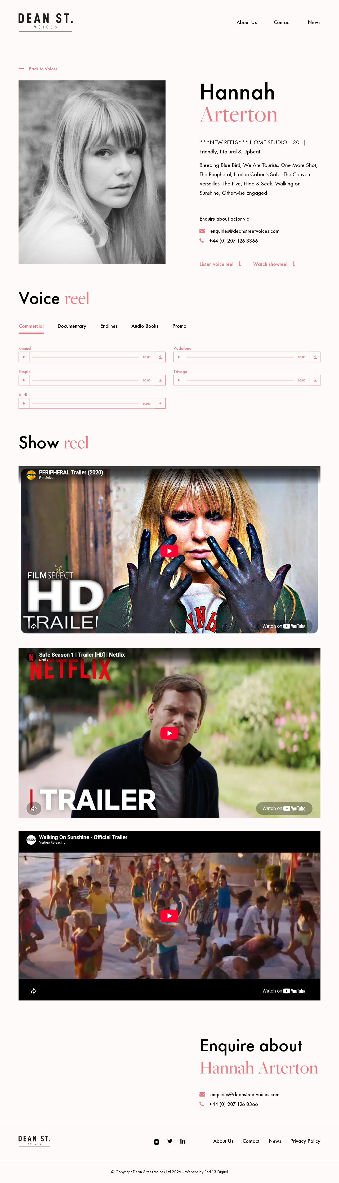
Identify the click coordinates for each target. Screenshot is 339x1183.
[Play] (24, 357)
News (314, 22)
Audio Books (145, 325)
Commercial (31, 325)
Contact (282, 22)
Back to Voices (42, 69)
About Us (247, 22)
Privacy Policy (305, 1141)
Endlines (109, 325)
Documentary (71, 325)
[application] (87, 357)
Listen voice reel (217, 264)
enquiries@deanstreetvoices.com (244, 231)
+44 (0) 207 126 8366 (233, 240)
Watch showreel (271, 264)
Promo (179, 325)
